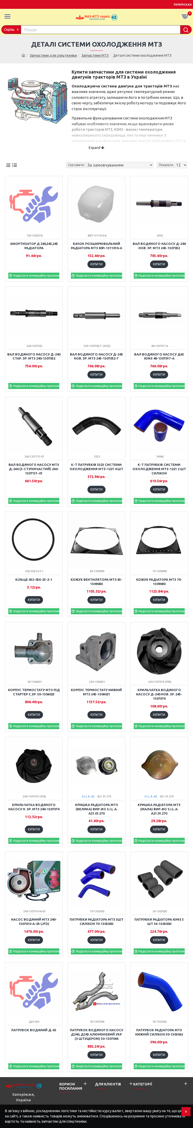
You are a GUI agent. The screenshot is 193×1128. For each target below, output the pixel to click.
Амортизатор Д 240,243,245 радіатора (34, 246)
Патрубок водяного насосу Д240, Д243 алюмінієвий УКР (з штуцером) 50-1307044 (96, 1034)
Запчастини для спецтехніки (53, 55)
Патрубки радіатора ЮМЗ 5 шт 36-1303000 (159, 921)
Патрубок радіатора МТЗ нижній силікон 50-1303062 (159, 1032)
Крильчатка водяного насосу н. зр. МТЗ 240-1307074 (33, 807)
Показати (166, 165)
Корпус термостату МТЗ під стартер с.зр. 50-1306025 (34, 692)
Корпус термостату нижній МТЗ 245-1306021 (96, 692)
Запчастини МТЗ (95, 55)
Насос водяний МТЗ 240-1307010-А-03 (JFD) (34, 921)
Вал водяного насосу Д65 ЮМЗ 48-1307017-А (159, 356)
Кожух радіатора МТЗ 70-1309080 (159, 582)
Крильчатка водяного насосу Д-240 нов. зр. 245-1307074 (159, 694)
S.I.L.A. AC (88, 796)
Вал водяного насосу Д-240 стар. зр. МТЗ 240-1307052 (33, 356)
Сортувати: (76, 165)
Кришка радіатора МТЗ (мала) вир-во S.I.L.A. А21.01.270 (159, 809)
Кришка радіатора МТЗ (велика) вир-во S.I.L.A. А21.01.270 (96, 809)
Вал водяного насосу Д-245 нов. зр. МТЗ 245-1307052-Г (96, 356)
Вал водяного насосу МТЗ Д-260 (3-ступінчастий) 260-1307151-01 (34, 469)
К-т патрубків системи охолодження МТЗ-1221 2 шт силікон (159, 469)
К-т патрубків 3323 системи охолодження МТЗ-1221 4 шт (96, 467)
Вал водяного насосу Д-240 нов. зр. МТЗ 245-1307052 (159, 246)
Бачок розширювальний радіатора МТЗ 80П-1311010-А (96, 246)
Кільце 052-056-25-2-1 (33, 579)
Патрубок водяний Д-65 (33, 1030)
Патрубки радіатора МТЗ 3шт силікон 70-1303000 (96, 921)
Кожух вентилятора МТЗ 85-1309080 (96, 582)
